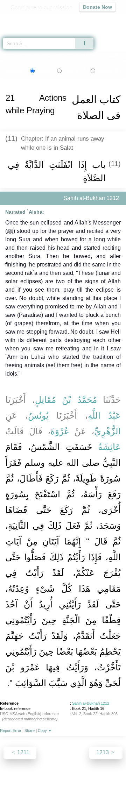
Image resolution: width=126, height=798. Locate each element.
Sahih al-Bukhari (36, 55)
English (44, 70)
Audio (105, 19)
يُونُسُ (38, 415)
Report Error (10, 730)
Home (8, 55)
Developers (80, 778)
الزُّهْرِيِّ (107, 431)
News (31, 778)
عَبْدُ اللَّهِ (104, 415)
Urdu (74, 70)
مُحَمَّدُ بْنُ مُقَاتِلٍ (66, 400)
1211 (22, 752)
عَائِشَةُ (109, 447)
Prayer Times (77, 19)
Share (29, 730)
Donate (63, 786)
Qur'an (22, 19)
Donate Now (97, 7)
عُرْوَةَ (59, 431)
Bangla (109, 70)
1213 (103, 752)
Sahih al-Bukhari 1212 (90, 703)
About (12, 778)
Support (52, 778)
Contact (108, 778)
